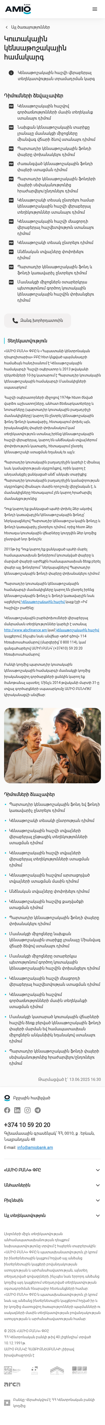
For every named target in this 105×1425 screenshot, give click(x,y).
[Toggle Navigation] (95, 9)
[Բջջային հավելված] (7, 1098)
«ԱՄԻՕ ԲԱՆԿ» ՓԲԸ (22, 1170)
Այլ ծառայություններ (30, 27)
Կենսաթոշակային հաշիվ (43, 602)
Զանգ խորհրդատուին (41, 320)
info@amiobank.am (35, 1147)
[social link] (7, 1110)
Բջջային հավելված (31, 1098)
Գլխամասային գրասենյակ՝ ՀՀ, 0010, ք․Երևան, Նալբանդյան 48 (49, 1136)
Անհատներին (17, 1185)
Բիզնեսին (13, 1200)
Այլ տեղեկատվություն (25, 1215)
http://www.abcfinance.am (26, 630)
